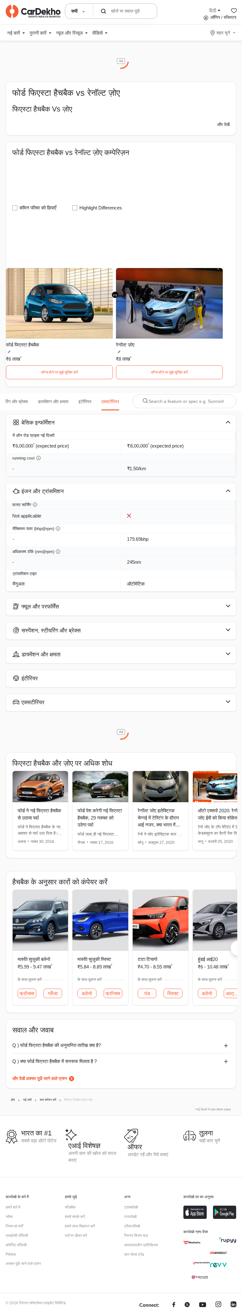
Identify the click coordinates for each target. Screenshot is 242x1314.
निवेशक (11, 1254)
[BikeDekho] (191, 1242)
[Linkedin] (233, 1305)
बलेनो (87, 993)
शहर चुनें (223, 32)
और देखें (223, 124)
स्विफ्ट (173, 993)
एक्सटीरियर (110, 401)
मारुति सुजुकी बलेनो (34, 959)
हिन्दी (212, 10)
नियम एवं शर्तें (14, 1226)
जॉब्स (9, 1216)
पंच (147, 993)
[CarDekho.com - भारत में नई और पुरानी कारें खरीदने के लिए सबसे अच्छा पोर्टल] (33, 11)
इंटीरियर (84, 401)
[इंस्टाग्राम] (218, 1305)
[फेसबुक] (173, 1305)
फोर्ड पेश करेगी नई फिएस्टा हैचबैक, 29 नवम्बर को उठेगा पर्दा (100, 817)
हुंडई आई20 (208, 959)
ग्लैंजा (53, 993)
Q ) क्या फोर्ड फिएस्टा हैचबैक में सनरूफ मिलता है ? (54, 1061)
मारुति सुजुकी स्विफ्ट (94, 959)
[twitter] (187, 1305)
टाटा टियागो (147, 959)
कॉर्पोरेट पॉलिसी (16, 1245)
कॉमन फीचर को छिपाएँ (38, 207)
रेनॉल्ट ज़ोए (125, 344)
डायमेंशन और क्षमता (53, 401)
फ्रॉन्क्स (27, 993)
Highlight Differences (100, 207)
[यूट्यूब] (202, 1305)
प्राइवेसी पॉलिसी (17, 1235)
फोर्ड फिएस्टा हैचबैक (22, 344)
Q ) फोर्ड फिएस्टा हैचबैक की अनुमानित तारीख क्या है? (56, 1045)
